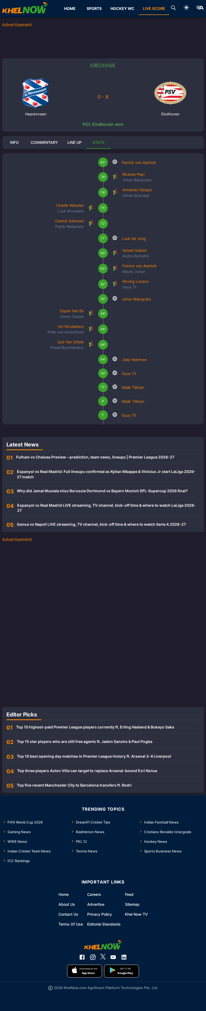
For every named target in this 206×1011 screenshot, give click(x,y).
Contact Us (68, 914)
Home (63, 894)
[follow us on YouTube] (113, 957)
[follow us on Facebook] (82, 957)
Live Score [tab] (154, 8)
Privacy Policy (99, 914)
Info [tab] (14, 142)
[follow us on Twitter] (103, 957)
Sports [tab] (94, 8)
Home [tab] (70, 8)
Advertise (95, 904)
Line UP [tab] (74, 142)
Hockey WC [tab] (122, 8)
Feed (129, 894)
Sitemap (132, 904)
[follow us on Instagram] (93, 957)
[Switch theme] (186, 8)
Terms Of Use (70, 924)
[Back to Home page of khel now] (25, 9)
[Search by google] (173, 8)
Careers (94, 894)
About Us (66, 904)
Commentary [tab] (44, 142)
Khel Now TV (136, 914)
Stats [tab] (98, 142)
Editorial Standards (104, 924)
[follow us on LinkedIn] (124, 957)
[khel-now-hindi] (200, 8)
